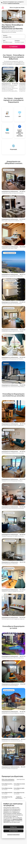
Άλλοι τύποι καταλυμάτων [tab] (8, 779)
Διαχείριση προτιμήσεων (13, 834)
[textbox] (7, 42)
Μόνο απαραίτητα (13, 830)
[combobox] (13, 37)
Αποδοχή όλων (13, 827)
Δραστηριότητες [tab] (21, 779)
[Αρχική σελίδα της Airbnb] (3, 7)
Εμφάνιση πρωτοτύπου (13, 3)
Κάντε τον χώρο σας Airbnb (17, 7)
